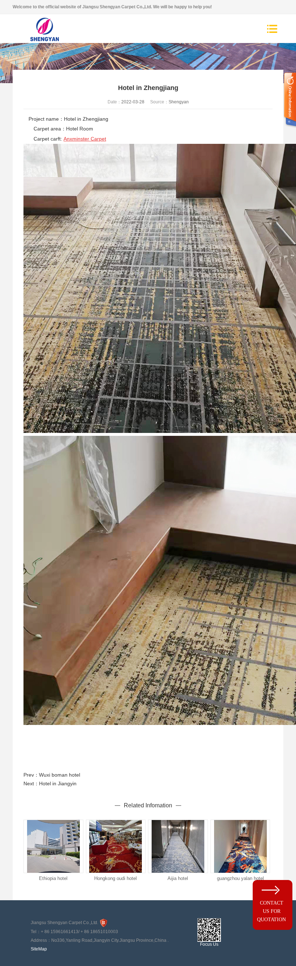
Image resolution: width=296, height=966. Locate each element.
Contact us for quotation (271, 911)
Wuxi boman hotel (59, 775)
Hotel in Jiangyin (58, 783)
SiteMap (39, 949)
